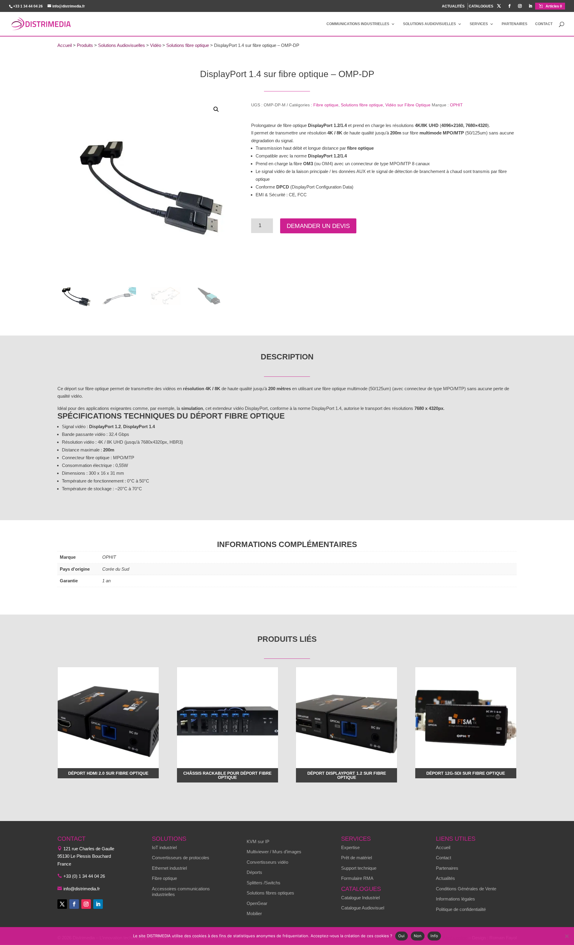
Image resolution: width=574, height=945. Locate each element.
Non (418, 935)
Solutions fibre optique (187, 45)
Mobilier (254, 913)
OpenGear (257, 903)
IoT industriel (164, 847)
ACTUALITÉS (453, 6)
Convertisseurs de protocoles (180, 857)
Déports (254, 872)
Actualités (445, 878)
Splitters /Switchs (263, 882)
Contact (543, 24)
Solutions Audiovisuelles (121, 45)
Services (479, 24)
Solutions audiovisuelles (429, 24)
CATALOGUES (481, 6)
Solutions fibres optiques (270, 892)
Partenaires (514, 24)
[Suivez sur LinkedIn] (98, 904)
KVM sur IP (258, 841)
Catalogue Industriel (360, 897)
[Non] (567, 936)
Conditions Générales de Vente (466, 888)
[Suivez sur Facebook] (74, 904)
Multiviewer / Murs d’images (274, 851)
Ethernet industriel (169, 868)
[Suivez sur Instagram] (86, 904)
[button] (216, 109)
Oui (401, 935)
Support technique (358, 868)
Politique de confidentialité (461, 909)
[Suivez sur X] (62, 904)
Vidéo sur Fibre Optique (407, 104)
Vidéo (155, 45)
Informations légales (455, 898)
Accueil (64, 45)
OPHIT (456, 104)
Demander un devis (318, 226)
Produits (85, 45)
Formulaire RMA (357, 878)
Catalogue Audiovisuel (362, 907)
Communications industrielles (357, 24)
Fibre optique (325, 104)
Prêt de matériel (356, 857)
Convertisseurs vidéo (267, 862)
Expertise (350, 847)
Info (434, 935)
